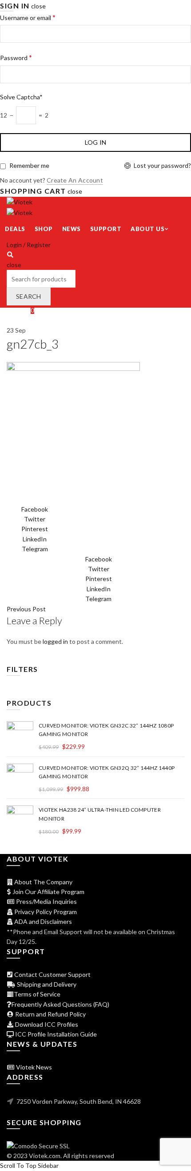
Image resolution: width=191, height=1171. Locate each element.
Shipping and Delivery (46, 984)
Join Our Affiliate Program (47, 891)
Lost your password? (162, 165)
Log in (96, 142)
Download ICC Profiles (46, 1024)
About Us (147, 228)
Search (28, 296)
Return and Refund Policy (50, 1014)
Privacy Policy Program (45, 911)
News (71, 228)
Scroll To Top (18, 1165)
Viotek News (33, 1067)
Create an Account (75, 180)
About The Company (42, 882)
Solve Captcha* (21, 97)
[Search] (10, 254)
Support (106, 228)
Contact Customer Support (52, 974)
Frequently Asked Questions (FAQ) (60, 1004)
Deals (15, 228)
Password (16, 57)
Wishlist (20, 310)
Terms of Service (37, 994)
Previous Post (26, 609)
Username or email (28, 17)
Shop (44, 228)
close (38, 6)
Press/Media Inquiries (46, 901)
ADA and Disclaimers (42, 921)
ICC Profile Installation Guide (55, 1034)
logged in (55, 641)
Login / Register (29, 244)
